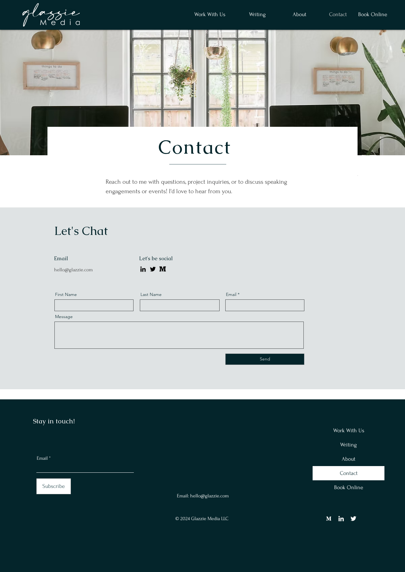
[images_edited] (162, 269)
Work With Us (348, 430)
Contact (349, 473)
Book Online (348, 487)
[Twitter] (153, 269)
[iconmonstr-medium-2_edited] (329, 518)
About (348, 459)
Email (42, 458)
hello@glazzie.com (73, 270)
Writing (348, 445)
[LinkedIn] (143, 269)
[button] (250, 14)
